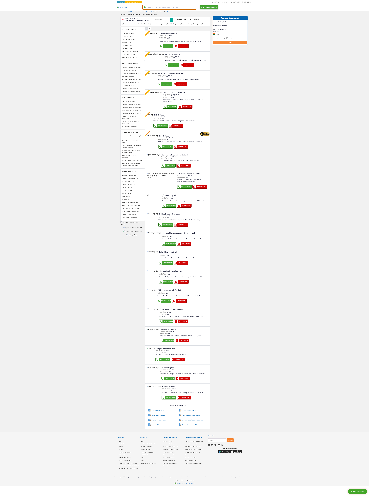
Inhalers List (125, 199)
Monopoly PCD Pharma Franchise (132, 110)
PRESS (142, 460)
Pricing (121, 2)
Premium (196, 20)
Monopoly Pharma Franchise (170, 449)
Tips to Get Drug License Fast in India (131, 142)
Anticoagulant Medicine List (130, 214)
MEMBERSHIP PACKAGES (125, 460)
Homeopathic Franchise (129, 39)
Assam (153, 24)
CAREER (121, 446)
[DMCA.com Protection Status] (184, 483)
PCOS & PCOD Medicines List (130, 211)
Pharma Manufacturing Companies (132, 113)
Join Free (216, 2)
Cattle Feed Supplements (129, 217)
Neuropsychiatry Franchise (130, 51)
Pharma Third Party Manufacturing (132, 67)
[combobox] (169, 7)
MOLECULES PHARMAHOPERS (148, 463)
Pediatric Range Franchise (129, 57)
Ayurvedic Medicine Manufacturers (194, 444)
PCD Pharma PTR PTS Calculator (128, 463)
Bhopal (183, 24)
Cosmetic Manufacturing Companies (129, 117)
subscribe (230, 440)
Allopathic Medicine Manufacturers (194, 449)
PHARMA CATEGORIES (146, 446)
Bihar (189, 24)
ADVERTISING (144, 455)
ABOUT (121, 441)
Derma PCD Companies (169, 457)
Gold (189, 20)
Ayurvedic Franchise (128, 33)
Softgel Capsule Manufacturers (193, 446)
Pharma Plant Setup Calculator (128, 468)
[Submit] (145, 7)
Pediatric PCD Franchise (169, 460)
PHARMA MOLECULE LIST (147, 449)
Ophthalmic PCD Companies (170, 446)
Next (230, 42)
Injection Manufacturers (191, 457)
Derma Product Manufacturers (193, 452)
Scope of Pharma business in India (132, 160)
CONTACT (121, 444)
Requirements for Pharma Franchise (129, 156)
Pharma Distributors (168, 466)
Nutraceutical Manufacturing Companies (130, 122)
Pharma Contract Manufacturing (131, 107)
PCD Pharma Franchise (128, 101)
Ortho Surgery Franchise (129, 54)
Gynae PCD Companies (169, 452)
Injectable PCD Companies (170, 444)
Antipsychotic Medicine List (130, 178)
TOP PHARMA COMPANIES (147, 452)
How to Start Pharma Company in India (131, 137)
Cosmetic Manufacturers (191, 455)
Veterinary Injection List (129, 175)
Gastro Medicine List (128, 181)
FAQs (142, 457)
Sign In (224, 2)
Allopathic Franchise (128, 36)
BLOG (142, 441)
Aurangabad (161, 24)
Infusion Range (126, 193)
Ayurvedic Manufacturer (129, 70)
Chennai (204, 24)
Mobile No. (216, 32)
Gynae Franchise (127, 48)
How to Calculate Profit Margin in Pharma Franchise (131, 146)
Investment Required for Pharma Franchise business (131, 151)
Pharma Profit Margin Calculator (129, 466)
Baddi (169, 24)
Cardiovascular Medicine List (130, 208)
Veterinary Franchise (128, 42)
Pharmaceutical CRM (133, 2)
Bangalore (176, 24)
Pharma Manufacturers (191, 460)
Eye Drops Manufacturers (129, 126)
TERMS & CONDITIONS (124, 452)
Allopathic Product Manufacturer (131, 73)
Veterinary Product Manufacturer (131, 79)
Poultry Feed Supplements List (131, 205)
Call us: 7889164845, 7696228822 (240, 2)
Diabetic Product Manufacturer (131, 82)
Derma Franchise (127, 45)
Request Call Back (358, 491)
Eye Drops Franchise (168, 441)
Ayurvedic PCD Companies (170, 463)
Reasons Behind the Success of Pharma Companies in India (131, 164)
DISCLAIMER (122, 455)
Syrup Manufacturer (128, 85)
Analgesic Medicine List (128, 184)
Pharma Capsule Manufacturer (131, 91)
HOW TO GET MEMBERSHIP (148, 444)
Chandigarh (196, 24)
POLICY (121, 449)
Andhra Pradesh (144, 24)
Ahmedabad (126, 24)
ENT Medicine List (127, 187)
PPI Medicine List (127, 190)
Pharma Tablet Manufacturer (130, 88)
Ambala (135, 24)
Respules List (126, 196)
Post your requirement (209, 7)
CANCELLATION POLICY (125, 457)
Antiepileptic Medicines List (130, 202)
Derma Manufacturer (128, 76)
